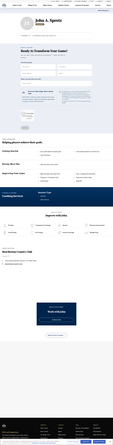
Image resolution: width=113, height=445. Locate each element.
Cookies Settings (73, 441)
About (109, 5)
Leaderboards (68, 1)
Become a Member (81, 1)
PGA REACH (96, 428)
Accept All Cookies (99, 441)
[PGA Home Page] (4, 5)
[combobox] (74, 73)
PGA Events (44, 438)
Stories (97, 5)
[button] (56, 83)
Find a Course (44, 431)
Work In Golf (79, 431)
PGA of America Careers (82, 438)
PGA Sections (80, 435)
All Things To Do (45, 435)
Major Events (47, 5)
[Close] (110, 442)
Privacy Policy (83, 101)
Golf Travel (56, 1)
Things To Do (32, 5)
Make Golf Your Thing (99, 435)
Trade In (99, 1)
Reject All (86, 441)
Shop (91, 1)
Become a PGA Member (82, 428)
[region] (56, 442)
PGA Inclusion (97, 431)
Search (109, 1)
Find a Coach (17, 5)
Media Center (62, 435)
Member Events (63, 5)
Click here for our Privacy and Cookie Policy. (44, 443)
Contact (60, 428)
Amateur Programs (82, 5)
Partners (60, 438)
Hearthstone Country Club (13, 264)
